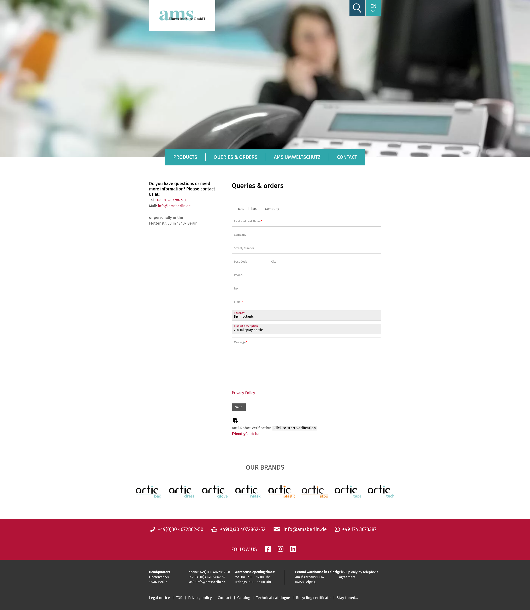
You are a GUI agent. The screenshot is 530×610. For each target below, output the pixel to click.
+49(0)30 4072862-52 (242, 529)
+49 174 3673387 (359, 529)
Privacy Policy (243, 393)
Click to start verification (295, 428)
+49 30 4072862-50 (172, 200)
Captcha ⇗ (248, 434)
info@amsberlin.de (174, 206)
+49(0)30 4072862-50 (180, 529)
